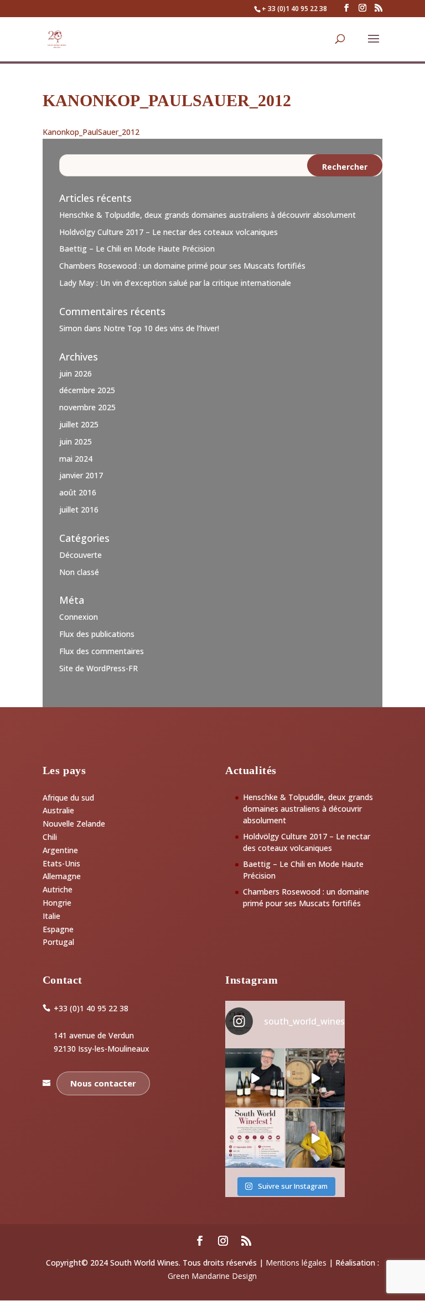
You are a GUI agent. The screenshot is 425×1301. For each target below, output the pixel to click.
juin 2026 (75, 373)
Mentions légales (296, 1262)
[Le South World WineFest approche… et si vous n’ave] (254, 1138)
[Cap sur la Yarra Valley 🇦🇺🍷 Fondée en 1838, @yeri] (254, 1077)
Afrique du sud (68, 797)
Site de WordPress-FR (98, 668)
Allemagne (62, 876)
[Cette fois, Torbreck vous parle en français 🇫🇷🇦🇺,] (315, 1077)
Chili (50, 837)
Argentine (60, 850)
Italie (51, 916)
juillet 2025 (79, 424)
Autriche (57, 889)
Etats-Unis (61, 863)
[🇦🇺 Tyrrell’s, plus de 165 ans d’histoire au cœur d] (315, 1138)
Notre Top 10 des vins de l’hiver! (161, 328)
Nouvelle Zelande (74, 823)
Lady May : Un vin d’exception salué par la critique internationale (175, 283)
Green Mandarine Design (212, 1276)
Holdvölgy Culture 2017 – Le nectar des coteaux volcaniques (168, 232)
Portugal (58, 942)
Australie (58, 810)
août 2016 (77, 492)
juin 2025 (75, 441)
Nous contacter (103, 1083)
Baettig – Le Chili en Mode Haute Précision (137, 248)
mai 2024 (75, 458)
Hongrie (57, 902)
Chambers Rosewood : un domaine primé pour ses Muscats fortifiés (182, 265)
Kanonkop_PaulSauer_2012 (91, 132)
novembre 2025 (87, 407)
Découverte (80, 555)
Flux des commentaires (101, 651)
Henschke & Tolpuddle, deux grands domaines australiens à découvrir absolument (207, 215)
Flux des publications (96, 634)
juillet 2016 (79, 509)
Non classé (79, 572)
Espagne (58, 929)
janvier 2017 (81, 475)
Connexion (78, 617)
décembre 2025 (87, 390)
